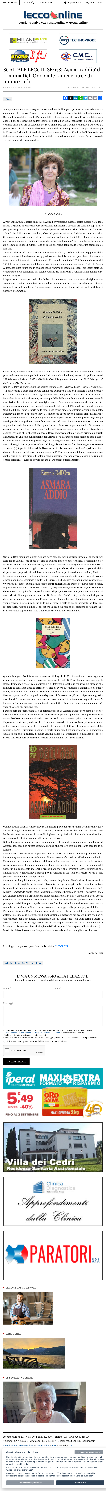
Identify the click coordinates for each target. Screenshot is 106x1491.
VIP (70, 1445)
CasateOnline (42, 1445)
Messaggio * (9, 1003)
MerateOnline (26, 1445)
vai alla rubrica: (23, 963)
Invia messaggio (16, 1061)
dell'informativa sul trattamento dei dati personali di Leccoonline (31, 1033)
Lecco (8, 99)
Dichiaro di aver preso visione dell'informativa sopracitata (36, 1041)
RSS (54, 1445)
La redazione (10, 1445)
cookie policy (23, 1464)
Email (58, 988)
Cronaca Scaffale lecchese (18, 87)
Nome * (7, 988)
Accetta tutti (80, 1482)
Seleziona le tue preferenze (30, 1482)
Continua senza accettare (89, 1452)
